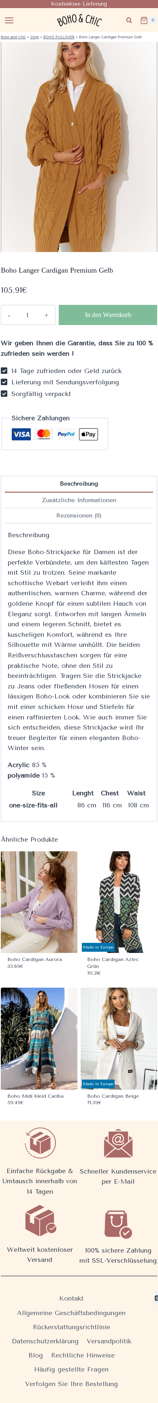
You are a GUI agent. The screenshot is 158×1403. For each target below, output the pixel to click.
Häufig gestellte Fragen (71, 1369)
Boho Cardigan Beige (113, 1096)
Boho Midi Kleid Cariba (35, 1096)
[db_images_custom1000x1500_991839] (79, 147)
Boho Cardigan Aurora (34, 959)
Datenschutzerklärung (45, 1341)
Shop (34, 37)
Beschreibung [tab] (79, 483)
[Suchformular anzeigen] (129, 20)
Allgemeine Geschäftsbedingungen (71, 1313)
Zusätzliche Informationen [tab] (79, 500)
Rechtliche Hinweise (83, 1355)
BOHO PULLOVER (59, 37)
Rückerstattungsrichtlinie (71, 1327)
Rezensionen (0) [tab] (79, 515)
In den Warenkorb (108, 314)
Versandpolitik (109, 1341)
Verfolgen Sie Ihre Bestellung (71, 1384)
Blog (35, 1355)
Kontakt (71, 1298)
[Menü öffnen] (9, 20)
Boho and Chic (13, 37)
